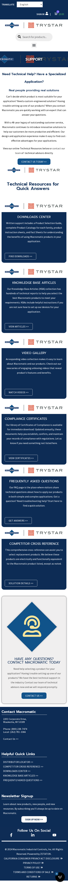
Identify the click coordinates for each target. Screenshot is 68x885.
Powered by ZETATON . (39, 853)
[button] (34, 45)
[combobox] (33, 37)
